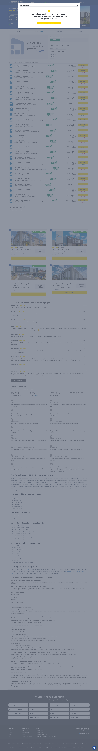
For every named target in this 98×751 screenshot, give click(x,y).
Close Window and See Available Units (49, 23)
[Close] (77, 5)
